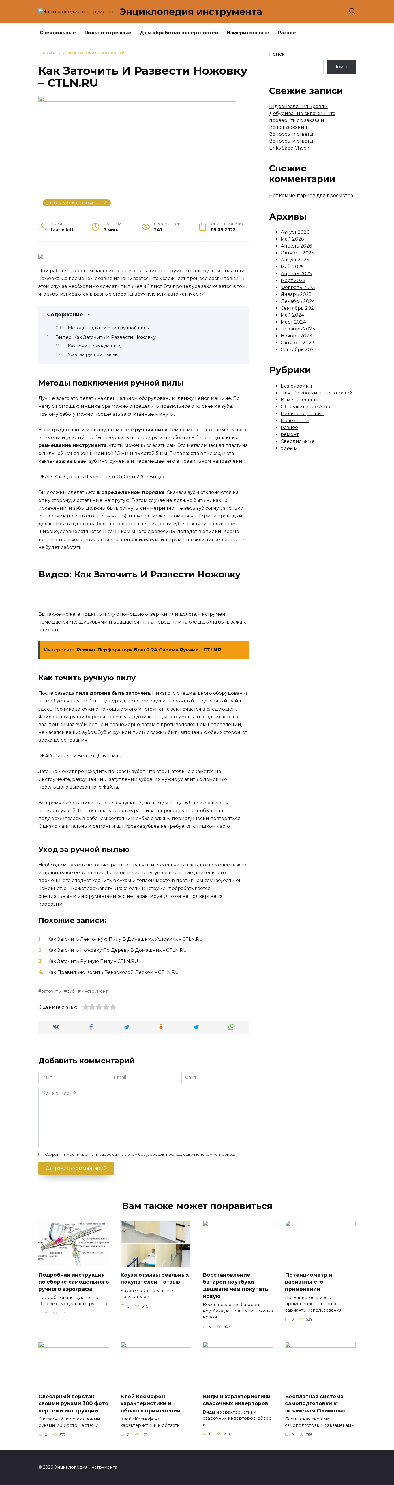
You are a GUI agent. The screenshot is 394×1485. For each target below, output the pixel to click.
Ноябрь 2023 (296, 336)
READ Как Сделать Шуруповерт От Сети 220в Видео (102, 476)
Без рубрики (296, 386)
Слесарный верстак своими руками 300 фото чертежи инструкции (73, 1403)
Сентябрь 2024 (299, 308)
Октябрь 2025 (297, 253)
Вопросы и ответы (291, 134)
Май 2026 (292, 239)
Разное (287, 32)
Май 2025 (292, 266)
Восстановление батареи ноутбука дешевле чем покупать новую (235, 1285)
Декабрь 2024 (298, 301)
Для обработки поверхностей (179, 32)
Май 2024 (292, 315)
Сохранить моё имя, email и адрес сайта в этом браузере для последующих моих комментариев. (140, 1154)
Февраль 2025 (298, 287)
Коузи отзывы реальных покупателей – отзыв (155, 1278)
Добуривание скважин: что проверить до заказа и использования (302, 120)
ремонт (290, 434)
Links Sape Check (289, 148)
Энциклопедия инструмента (190, 11)
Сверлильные (58, 32)
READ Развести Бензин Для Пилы (80, 756)
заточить (51, 991)
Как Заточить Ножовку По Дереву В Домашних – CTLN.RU (117, 950)
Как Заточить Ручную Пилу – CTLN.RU (93, 961)
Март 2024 (293, 322)
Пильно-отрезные (108, 32)
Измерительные (248, 32)
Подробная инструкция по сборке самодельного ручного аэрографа (73, 1281)
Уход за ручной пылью (93, 354)
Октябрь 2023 (297, 342)
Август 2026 (295, 232)
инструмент (94, 991)
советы (289, 448)
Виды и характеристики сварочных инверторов (237, 1399)
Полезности (295, 420)
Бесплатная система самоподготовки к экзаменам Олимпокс (315, 1403)
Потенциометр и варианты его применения (308, 1281)
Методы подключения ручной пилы (109, 327)
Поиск (277, 54)
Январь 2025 (296, 294)
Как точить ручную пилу (94, 346)
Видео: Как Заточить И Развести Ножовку (105, 337)
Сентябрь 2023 (299, 349)
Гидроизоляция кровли (298, 106)
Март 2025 (293, 280)
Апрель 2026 (296, 246)
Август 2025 (295, 259)
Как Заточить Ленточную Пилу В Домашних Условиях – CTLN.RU (125, 939)
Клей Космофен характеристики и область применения (150, 1403)
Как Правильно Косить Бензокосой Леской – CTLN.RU (113, 972)
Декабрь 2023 (298, 329)
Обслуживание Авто (305, 406)
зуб (71, 991)
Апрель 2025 (296, 273)
